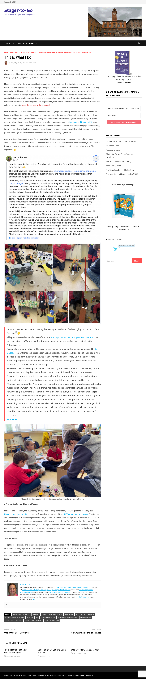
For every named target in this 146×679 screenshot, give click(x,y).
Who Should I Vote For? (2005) (118, 161)
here (33, 599)
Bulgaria (36, 614)
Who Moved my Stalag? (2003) (85, 649)
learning (42, 52)
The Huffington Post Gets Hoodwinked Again (15, 651)
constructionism (55, 614)
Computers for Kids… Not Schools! (121, 141)
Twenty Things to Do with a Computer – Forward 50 (73, 587)
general (34, 52)
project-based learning (62, 52)
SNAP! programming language (75, 514)
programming (85, 617)
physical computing (48, 617)
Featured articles (22, 52)
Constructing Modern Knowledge (60, 592)
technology (86, 52)
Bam (91, 675)
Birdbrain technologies (22, 614)
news (49, 52)
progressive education (13, 621)
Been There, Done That (115, 165)
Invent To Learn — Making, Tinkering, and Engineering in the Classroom (46, 590)
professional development (68, 617)
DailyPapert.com (84, 597)
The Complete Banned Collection (120, 170)
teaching (76, 52)
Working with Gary (26, 43)
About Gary (9, 52)
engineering (69, 614)
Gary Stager (15, 63)
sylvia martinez (36, 621)
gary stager (80, 614)
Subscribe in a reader (115, 239)
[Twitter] (6, 605)
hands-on (90, 614)
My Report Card (112, 145)
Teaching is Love (113, 150)
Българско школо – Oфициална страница (72, 337)
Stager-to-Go (18, 10)
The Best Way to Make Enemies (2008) (122, 174)
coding (44, 614)
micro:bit (30, 617)
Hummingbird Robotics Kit (80, 122)
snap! (27, 621)
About (9, 43)
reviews (128, 82)
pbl (37, 617)
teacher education (52, 621)
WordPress (81, 675)
